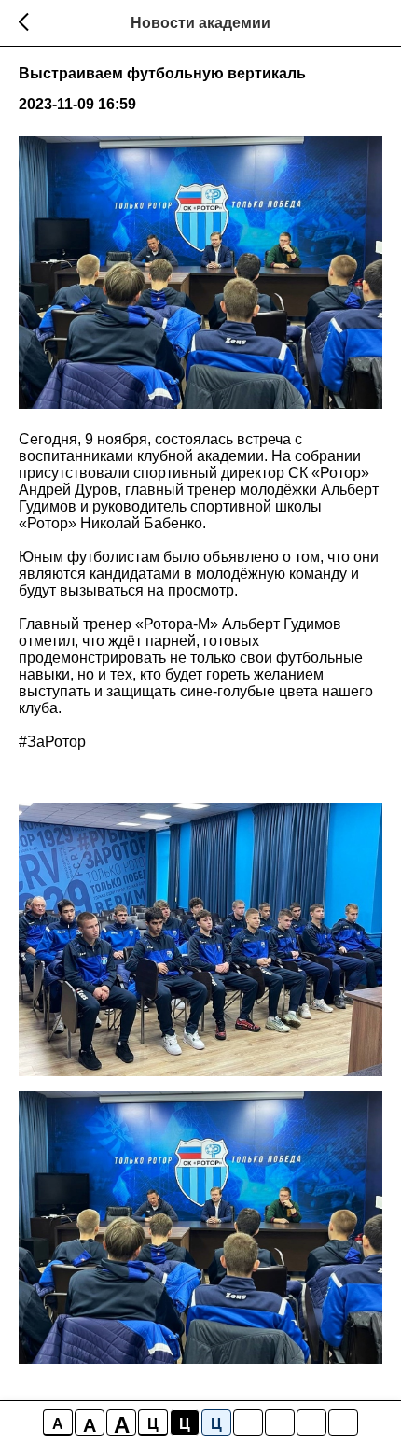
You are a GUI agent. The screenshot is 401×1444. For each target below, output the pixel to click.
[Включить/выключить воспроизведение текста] (280, 1422)
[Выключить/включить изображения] (248, 1422)
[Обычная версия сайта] (343, 1422)
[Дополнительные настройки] (311, 1422)
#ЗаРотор (52, 742)
